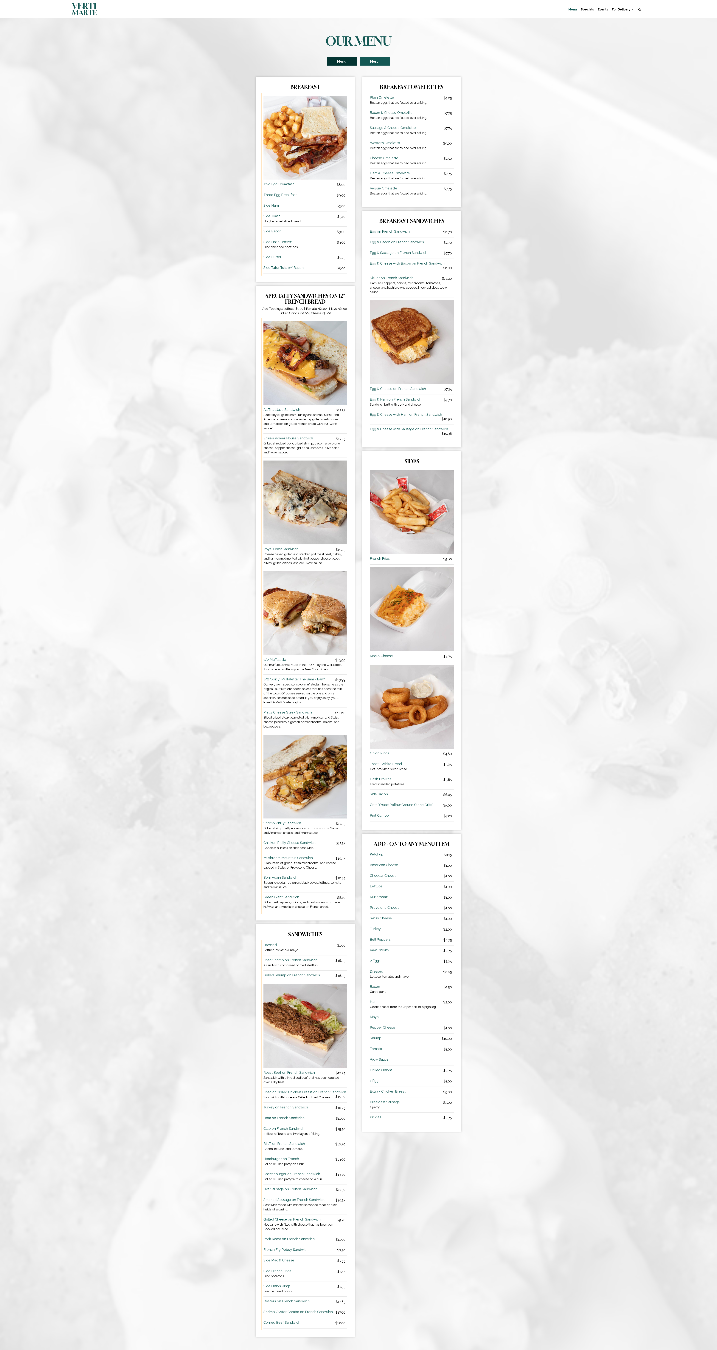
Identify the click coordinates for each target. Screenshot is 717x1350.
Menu (572, 9)
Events (603, 9)
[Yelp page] (639, 9)
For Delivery (621, 9)
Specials (587, 9)
